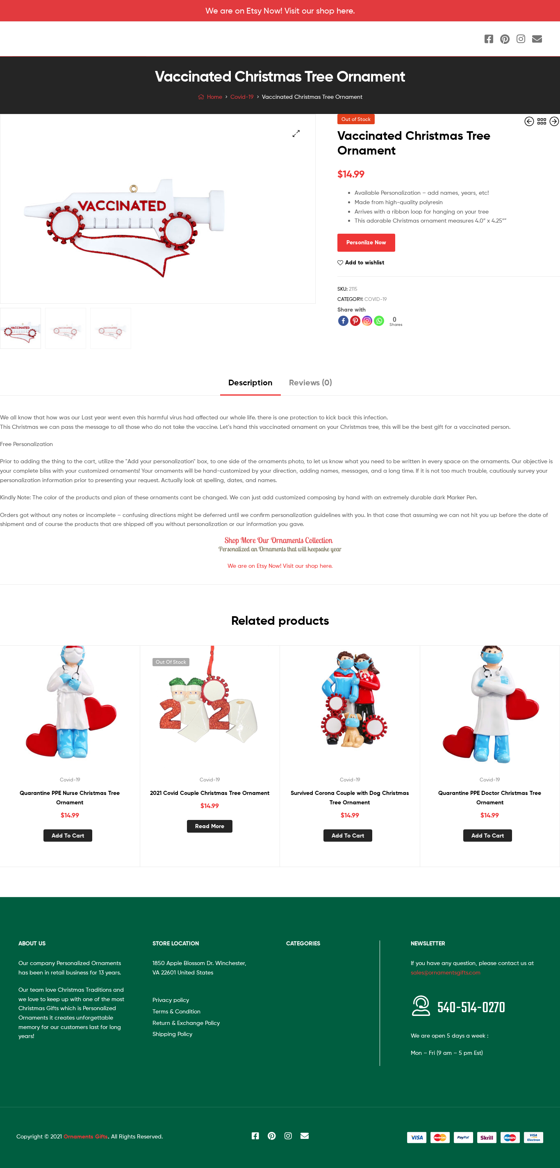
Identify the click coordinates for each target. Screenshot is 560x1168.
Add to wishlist (364, 262)
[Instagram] (367, 321)
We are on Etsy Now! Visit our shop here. (280, 11)
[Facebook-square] (489, 39)
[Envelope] (537, 39)
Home (214, 96)
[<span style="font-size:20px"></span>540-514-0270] (421, 1005)
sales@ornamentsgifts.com (445, 972)
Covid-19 (242, 96)
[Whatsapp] (379, 321)
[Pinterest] (505, 39)
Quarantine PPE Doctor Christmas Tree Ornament (489, 797)
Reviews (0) (310, 382)
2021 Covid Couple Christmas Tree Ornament (209, 793)
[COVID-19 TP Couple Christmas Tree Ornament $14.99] (554, 121)
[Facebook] (343, 321)
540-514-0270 (471, 1008)
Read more (209, 826)
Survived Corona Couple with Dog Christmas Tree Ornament (350, 797)
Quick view (79, 713)
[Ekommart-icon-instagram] (521, 39)
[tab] (250, 385)
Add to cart (68, 835)
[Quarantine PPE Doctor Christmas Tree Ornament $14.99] (530, 121)
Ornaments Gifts (86, 1136)
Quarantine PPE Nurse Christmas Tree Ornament (70, 797)
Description (250, 382)
